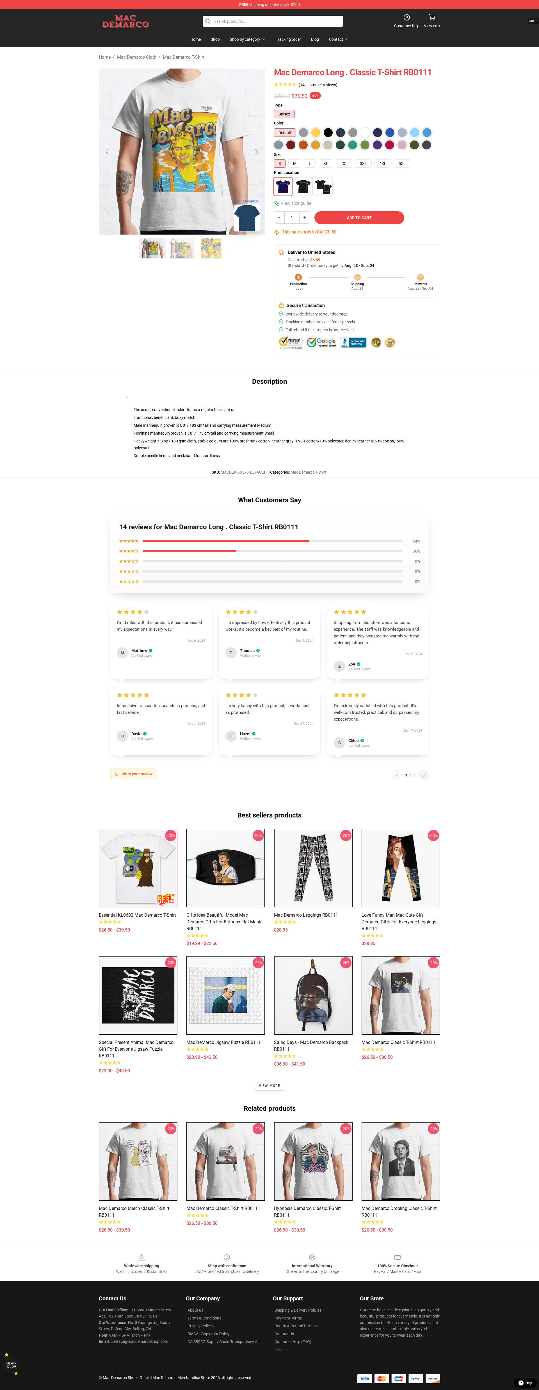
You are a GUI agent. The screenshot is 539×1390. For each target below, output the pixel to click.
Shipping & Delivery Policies (298, 1310)
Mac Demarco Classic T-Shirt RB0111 (223, 1208)
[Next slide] (256, 152)
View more (269, 1086)
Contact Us (284, 1334)
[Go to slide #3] (211, 248)
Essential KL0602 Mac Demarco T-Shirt (137, 915)
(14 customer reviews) (318, 85)
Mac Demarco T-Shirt (183, 57)
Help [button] (529, 1383)
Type (278, 105)
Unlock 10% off (11, 1365)
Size (278, 154)
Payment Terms (288, 1318)
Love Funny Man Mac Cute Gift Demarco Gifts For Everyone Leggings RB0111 (399, 921)
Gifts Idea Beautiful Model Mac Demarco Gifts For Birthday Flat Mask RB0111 (223, 921)
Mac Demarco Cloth (136, 57)
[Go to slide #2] (181, 248)
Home (105, 57)
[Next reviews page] (424, 775)
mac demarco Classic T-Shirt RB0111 (398, 1042)
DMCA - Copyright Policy (209, 1334)
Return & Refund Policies (296, 1326)
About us (195, 1310)
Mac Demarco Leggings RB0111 (306, 915)
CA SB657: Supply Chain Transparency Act (224, 1341)
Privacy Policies (201, 1326)
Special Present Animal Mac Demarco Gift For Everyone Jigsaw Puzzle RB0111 (136, 1049)
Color (279, 123)
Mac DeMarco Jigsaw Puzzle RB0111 (223, 1042)
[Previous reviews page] (397, 775)
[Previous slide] (107, 152)
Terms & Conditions (204, 1318)
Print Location (286, 172)
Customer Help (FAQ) (293, 1341)
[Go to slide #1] (152, 248)
